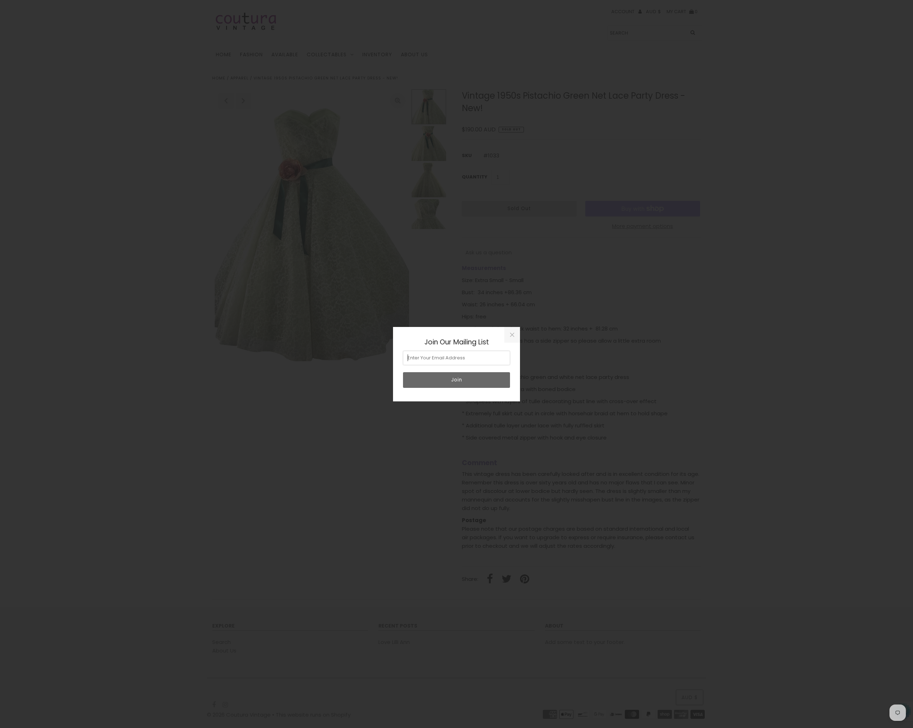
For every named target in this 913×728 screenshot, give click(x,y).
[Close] (512, 335)
